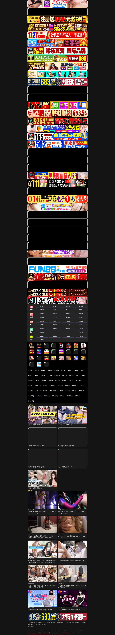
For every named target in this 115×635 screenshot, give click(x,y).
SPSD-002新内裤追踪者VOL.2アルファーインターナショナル (71, 512)
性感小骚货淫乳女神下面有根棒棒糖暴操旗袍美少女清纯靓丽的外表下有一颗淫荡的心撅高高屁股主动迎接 (42, 562)
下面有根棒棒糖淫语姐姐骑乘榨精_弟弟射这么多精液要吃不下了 (72, 586)
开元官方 (30, 391)
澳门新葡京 (78, 380)
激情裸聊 (67, 385)
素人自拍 (81, 309)
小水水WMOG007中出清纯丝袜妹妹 (69, 610)
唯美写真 (68, 328)
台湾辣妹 (42, 313)
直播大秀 (74, 391)
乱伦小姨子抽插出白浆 (35, 488)
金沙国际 (45, 391)
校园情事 (55, 336)
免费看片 (61, 391)
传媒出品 (42, 332)
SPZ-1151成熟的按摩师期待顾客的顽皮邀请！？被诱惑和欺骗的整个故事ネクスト (40, 537)
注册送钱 (69, 370)
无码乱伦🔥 (83, 385)
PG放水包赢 (57, 375)
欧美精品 (68, 306)
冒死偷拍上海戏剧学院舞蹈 (66, 446)
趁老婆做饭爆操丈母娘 (35, 425)
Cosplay (68, 309)
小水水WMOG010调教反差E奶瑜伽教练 (40, 610)
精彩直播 (71, 375)
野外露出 (81, 317)
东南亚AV (81, 313)
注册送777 (76, 370)
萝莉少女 (81, 306)
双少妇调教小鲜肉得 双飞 (65, 467)
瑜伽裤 (68, 324)
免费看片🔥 (52, 385)
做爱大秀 (67, 391)
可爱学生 (68, 321)
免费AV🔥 (77, 396)
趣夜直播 (57, 380)
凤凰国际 (49, 375)
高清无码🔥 (70, 396)
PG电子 (63, 370)
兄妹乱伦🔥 (47, 396)
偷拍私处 (51, 380)
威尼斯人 (30, 370)
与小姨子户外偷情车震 (65, 425)
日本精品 (55, 309)
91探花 (55, 317)
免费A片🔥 (39, 396)
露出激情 (55, 328)
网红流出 (68, 317)
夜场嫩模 (64, 380)
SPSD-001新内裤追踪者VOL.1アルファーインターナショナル (71, 537)
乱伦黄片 (44, 380)
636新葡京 (60, 385)
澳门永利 (56, 370)
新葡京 (30, 375)
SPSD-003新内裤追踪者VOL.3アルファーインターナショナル (42, 512)
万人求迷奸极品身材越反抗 (36, 467)
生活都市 (42, 336)
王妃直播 (37, 380)
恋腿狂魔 (81, 321)
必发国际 (71, 380)
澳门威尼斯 (81, 391)
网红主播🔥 (31, 401)
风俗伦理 (81, 336)
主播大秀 (30, 380)
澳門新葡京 (38, 385)
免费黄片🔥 (75, 385)
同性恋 (81, 332)
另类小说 (42, 339)
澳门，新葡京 (53, 391)
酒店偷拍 (84, 375)
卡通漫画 (42, 328)
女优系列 (55, 321)
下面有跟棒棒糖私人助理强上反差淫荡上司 (71, 561)
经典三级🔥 (31, 396)
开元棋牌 (43, 370)
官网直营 (50, 370)
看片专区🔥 (55, 396)
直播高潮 (64, 375)
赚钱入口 (62, 396)
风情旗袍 (42, 324)
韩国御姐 (55, 313)
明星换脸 (55, 324)
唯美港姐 (68, 313)
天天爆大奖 (38, 391)
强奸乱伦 (55, 306)
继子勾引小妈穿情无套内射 (36, 446)
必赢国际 (43, 375)
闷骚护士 (81, 324)
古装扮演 (42, 321)
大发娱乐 (30, 385)
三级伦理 (42, 309)
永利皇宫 (45, 385)
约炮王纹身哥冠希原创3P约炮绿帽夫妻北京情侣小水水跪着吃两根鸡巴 (42, 586)
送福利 (82, 370)
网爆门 (81, 328)
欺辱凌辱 (42, 317)
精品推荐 (42, 306)
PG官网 (37, 370)
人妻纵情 (68, 336)
